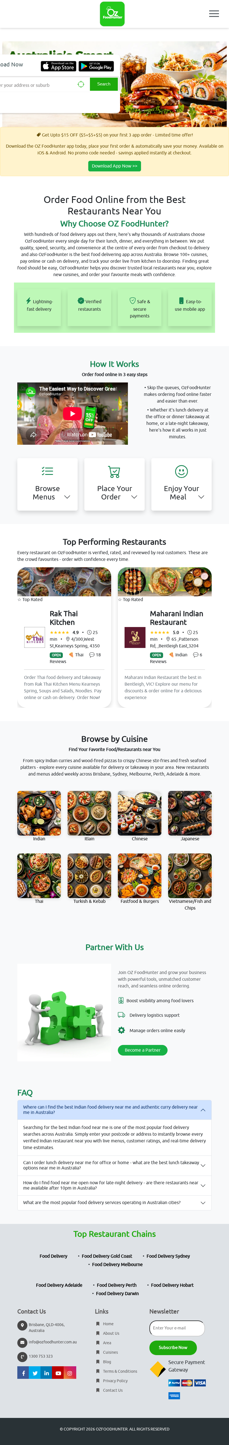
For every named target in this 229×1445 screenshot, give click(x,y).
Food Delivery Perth (117, 1285)
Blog (106, 1362)
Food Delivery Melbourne (117, 1264)
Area (106, 1343)
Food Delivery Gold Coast (107, 1256)
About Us (110, 1333)
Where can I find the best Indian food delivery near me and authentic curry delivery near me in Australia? (110, 1109)
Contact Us (112, 1390)
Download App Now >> (114, 166)
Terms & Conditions (119, 1371)
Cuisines (110, 1352)
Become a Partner (143, 1050)
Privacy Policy (115, 1381)
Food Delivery (53, 1256)
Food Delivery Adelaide (59, 1285)
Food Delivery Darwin (117, 1293)
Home (108, 1324)
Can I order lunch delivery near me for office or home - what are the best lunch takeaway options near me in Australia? (111, 1165)
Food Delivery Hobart (172, 1285)
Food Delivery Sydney (168, 1256)
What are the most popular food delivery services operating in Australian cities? (101, 1202)
